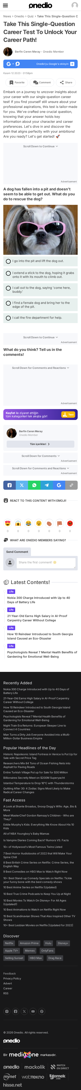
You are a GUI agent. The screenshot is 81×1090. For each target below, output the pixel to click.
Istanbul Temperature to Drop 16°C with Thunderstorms (38, 783)
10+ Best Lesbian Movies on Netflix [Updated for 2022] (38, 925)
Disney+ (63, 943)
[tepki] (7, 523)
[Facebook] (15, 1011)
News (7, 16)
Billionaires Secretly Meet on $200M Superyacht (34, 777)
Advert (7, 983)
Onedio (19, 16)
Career (7, 988)
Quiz (30, 16)
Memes (30, 950)
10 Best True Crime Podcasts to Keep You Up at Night (37, 893)
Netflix (9, 943)
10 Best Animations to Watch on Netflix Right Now (34, 909)
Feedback (9, 973)
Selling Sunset (14, 958)
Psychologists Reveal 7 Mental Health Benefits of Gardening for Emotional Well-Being (42, 654)
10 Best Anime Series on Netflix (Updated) (30, 887)
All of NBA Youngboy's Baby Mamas (26, 833)
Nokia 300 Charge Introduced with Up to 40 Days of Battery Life (38, 600)
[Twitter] (24, 1011)
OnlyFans (47, 950)
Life (11, 591)
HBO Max (36, 958)
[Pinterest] (41, 1011)
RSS (5, 993)
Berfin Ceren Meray (39, 51)
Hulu (48, 943)
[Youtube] (33, 1011)
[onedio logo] (38, 1040)
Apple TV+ (11, 950)
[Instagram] (6, 1011)
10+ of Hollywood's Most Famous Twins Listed (32, 846)
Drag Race (54, 958)
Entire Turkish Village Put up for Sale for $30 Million (35, 772)
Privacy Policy (12, 978)
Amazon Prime (29, 943)
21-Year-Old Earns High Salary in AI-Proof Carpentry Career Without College (37, 618)
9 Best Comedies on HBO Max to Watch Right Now (35, 871)
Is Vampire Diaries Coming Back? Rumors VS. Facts (36, 840)
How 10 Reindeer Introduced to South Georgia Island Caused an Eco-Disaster (40, 636)
